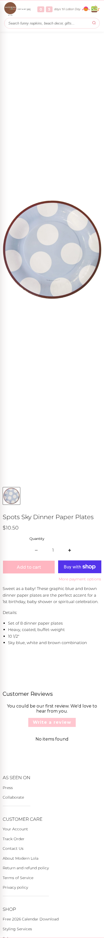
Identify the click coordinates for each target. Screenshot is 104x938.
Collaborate (13, 797)
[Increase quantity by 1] (70, 550)
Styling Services (17, 929)
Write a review (52, 722)
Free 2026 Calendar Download (31, 919)
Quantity (36, 539)
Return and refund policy (26, 868)
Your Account (15, 829)
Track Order (14, 838)
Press (8, 787)
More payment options (80, 579)
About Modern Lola (20, 858)
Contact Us (13, 848)
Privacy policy (15, 887)
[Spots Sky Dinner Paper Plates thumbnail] (11, 495)
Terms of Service (18, 877)
